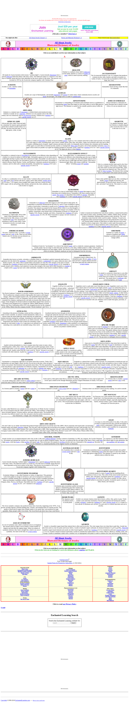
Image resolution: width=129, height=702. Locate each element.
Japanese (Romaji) (110, 573)
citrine (123, 234)
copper (106, 180)
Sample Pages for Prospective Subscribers (59, 563)
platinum (58, 368)
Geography (110, 583)
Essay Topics (24, 591)
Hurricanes (71, 593)
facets (18, 442)
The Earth (70, 590)
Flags (110, 582)
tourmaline (12, 88)
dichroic (83, 502)
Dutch (110, 567)
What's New (25, 569)
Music (110, 599)
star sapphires (111, 442)
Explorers (110, 581)
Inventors (110, 584)
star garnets (121, 442)
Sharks (71, 584)
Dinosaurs (70, 576)
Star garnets (60, 195)
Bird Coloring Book (115, 37)
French (110, 569)
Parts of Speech (24, 595)
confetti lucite (77, 96)
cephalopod (47, 261)
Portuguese (110, 574)
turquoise (121, 278)
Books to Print (25, 573)
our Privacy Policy (69, 604)
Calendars (110, 591)
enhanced (39, 483)
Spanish (110, 575)
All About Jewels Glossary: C (38, 38)
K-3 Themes (25, 579)
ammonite (23, 261)
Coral (109, 288)
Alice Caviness (107, 171)
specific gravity (26, 117)
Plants (70, 581)
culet (38, 442)
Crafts (25, 578)
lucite (44, 96)
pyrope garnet (66, 451)
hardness (48, 115)
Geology (70, 592)
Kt (13, 180)
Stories (25, 586)
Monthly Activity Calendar (25, 571)
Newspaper (25, 592)
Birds (70, 573)
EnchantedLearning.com (22, 700)
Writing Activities (24, 594)
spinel (32, 388)
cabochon (22, 114)
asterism (84, 195)
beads (111, 293)
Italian (110, 571)
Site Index (24, 574)
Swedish (110, 577)
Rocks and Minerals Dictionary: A (71, 38)
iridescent (9, 76)
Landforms (71, 594)
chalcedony (42, 141)
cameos (116, 293)
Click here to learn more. (64, 21)
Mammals (70, 580)
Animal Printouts (70, 569)
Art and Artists (110, 590)
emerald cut (90, 442)
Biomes (71, 572)
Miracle (78, 149)
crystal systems (84, 264)
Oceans (71, 596)
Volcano (71, 598)
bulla (101, 275)
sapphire (86, 164)
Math (110, 598)
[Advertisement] (64, 8)
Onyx (106, 146)
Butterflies (70, 575)
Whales (71, 585)
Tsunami (70, 597)
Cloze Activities (25, 590)
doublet (67, 266)
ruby (13, 234)
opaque (65, 95)
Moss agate (74, 146)
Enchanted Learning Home (25, 570)
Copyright (4, 700)
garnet (79, 164)
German (110, 570)
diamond (75, 388)
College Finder (110, 592)
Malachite (125, 528)
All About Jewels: (63, 42)
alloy (18, 323)
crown (7, 442)
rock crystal (62, 388)
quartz (65, 104)
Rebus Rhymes (25, 584)
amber (89, 259)
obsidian (105, 327)
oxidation (52, 321)
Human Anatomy (70, 579)
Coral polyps (93, 289)
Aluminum (63, 323)
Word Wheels (110, 600)
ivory (94, 259)
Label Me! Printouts (110, 596)
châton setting (31, 380)
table (101, 440)
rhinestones (53, 75)
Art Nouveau (27, 115)
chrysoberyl (25, 155)
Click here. (72, 34)
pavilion (27, 442)
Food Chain (71, 577)
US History (110, 586)
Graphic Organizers (110, 595)
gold (5, 180)
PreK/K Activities (24, 583)
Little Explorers (25, 581)
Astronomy (71, 589)
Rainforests (71, 583)
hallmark (111, 428)
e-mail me (82, 550)
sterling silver (47, 180)
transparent (57, 95)
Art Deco (62, 442)
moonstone (24, 112)
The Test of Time (24, 599)
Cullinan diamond (50, 438)
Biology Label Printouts (70, 571)
